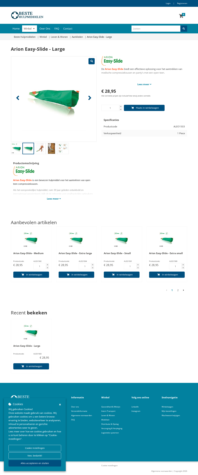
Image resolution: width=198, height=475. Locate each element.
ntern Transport (108, 411)
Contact (67, 28)
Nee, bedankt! (35, 455)
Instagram (136, 411)
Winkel (28, 28)
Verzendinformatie (79, 411)
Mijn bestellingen (169, 411)
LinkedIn (135, 406)
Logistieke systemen (110, 432)
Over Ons (44, 28)
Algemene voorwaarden (81, 415)
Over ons (75, 406)
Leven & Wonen (108, 415)
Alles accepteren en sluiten (35, 463)
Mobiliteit (105, 419)
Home (16, 28)
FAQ (56, 28)
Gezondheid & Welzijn (110, 406)
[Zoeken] (183, 29)
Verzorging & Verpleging (111, 428)
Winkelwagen (167, 406)
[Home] (54, 15)
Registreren (182, 3)
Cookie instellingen (35, 448)
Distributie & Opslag (110, 424)
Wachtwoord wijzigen (171, 415)
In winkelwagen (34, 274)
